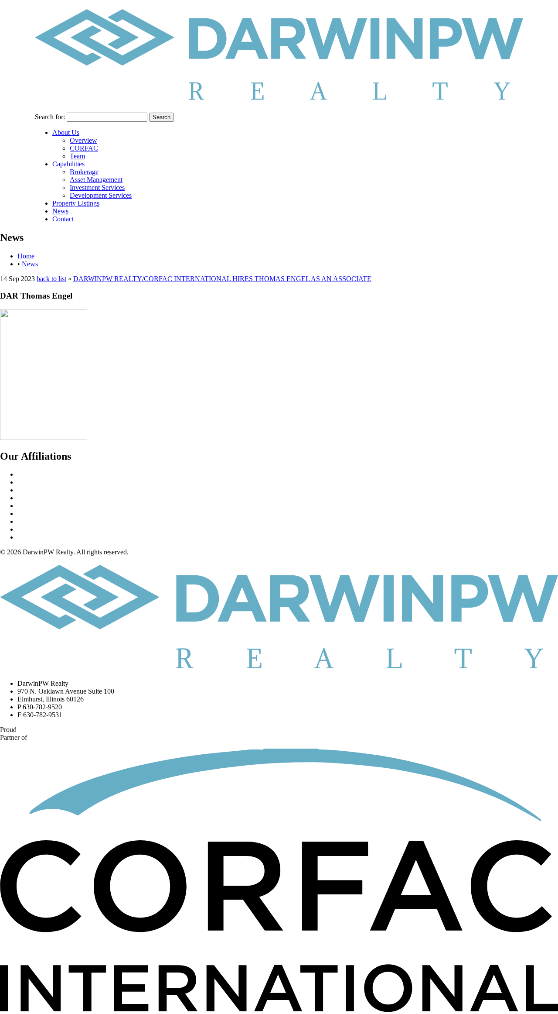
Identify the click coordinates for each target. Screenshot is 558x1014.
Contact (63, 219)
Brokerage (84, 171)
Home (25, 256)
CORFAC (84, 148)
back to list (51, 278)
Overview (83, 140)
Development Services (101, 195)
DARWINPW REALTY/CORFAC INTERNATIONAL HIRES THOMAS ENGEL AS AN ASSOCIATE (222, 278)
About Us (65, 132)
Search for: (50, 116)
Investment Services (97, 187)
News (60, 211)
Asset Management (96, 179)
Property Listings (75, 203)
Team (77, 156)
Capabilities (68, 164)
